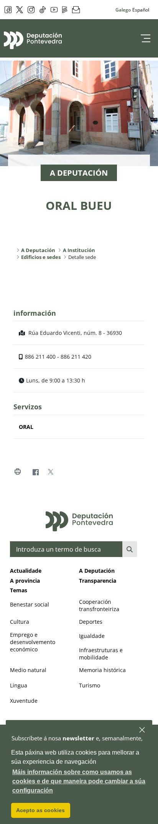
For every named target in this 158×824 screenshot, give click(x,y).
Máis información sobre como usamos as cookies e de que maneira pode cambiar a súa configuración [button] (78, 781)
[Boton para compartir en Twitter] (50, 472)
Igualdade (92, 635)
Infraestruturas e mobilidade (101, 653)
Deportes (90, 621)
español (140, 10)
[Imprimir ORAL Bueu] (17, 472)
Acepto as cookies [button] (40, 810)
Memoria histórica (102, 670)
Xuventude (24, 700)
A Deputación (97, 570)
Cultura (19, 621)
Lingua (18, 685)
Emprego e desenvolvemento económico (32, 642)
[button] (142, 730)
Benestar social (29, 604)
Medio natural (28, 670)
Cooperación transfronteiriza (99, 605)
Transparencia (97, 580)
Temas (18, 590)
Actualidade (25, 570)
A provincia (25, 580)
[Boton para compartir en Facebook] (35, 472)
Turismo (89, 685)
